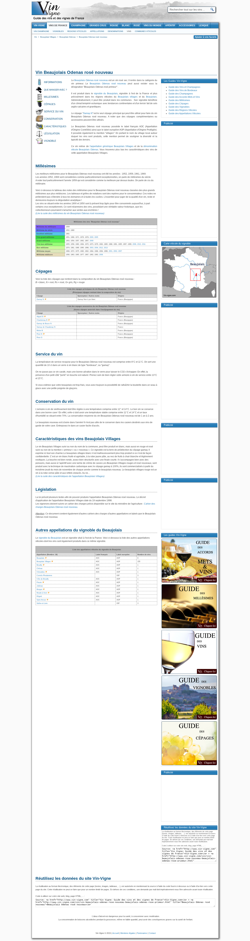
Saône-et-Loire (42, 603)
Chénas (39, 568)
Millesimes (51, 97)
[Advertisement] (125, 55)
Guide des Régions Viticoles (183, 110)
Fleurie (39, 582)
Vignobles (58, 31)
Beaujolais (151, 97)
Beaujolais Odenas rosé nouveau (91, 80)
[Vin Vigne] (59, 19)
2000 (91, 237)
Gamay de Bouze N (44, 323)
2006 (134, 244)
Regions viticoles (76, 31)
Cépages (49, 104)
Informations (53, 82)
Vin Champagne (41, 31)
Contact (152, 933)
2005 (96, 237)
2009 (91, 241)
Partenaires (142, 933)
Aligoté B (40, 317)
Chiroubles (41, 572)
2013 (106, 248)
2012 (101, 248)
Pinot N (39, 334)
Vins (129, 31)
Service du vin (53, 111)
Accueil (115, 933)
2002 (115, 251)
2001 (110, 251)
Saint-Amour (41, 600)
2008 (101, 255)
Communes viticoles (145, 31)
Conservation (53, 119)
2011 (143, 244)
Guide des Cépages (179, 103)
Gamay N (87, 113)
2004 (96, 248)
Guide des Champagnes (181, 93)
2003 (91, 248)
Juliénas (40, 586)
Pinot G (39, 337)
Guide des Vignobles (179, 107)
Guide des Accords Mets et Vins (184, 97)
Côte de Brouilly (43, 579)
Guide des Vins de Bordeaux (183, 90)
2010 (139, 244)
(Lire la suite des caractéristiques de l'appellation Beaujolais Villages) (70, 476)
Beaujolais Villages (44, 561)
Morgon (39, 589)
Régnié (39, 596)
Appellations (97, 31)
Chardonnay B (42, 320)
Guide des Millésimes (179, 100)
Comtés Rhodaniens (44, 575)
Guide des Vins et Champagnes (184, 87)
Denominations (115, 31)
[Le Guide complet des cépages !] (189, 765)
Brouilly (39, 565)
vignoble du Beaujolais (106, 93)
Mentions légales (127, 933)
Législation (51, 133)
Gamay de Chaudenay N (46, 327)
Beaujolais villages (128, 97)
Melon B (40, 330)
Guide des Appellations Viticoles (185, 113)
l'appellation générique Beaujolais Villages (112, 146)
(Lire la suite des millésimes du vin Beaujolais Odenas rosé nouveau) (70, 213)
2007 (120, 251)
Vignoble (50, 141)
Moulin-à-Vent (42, 593)
